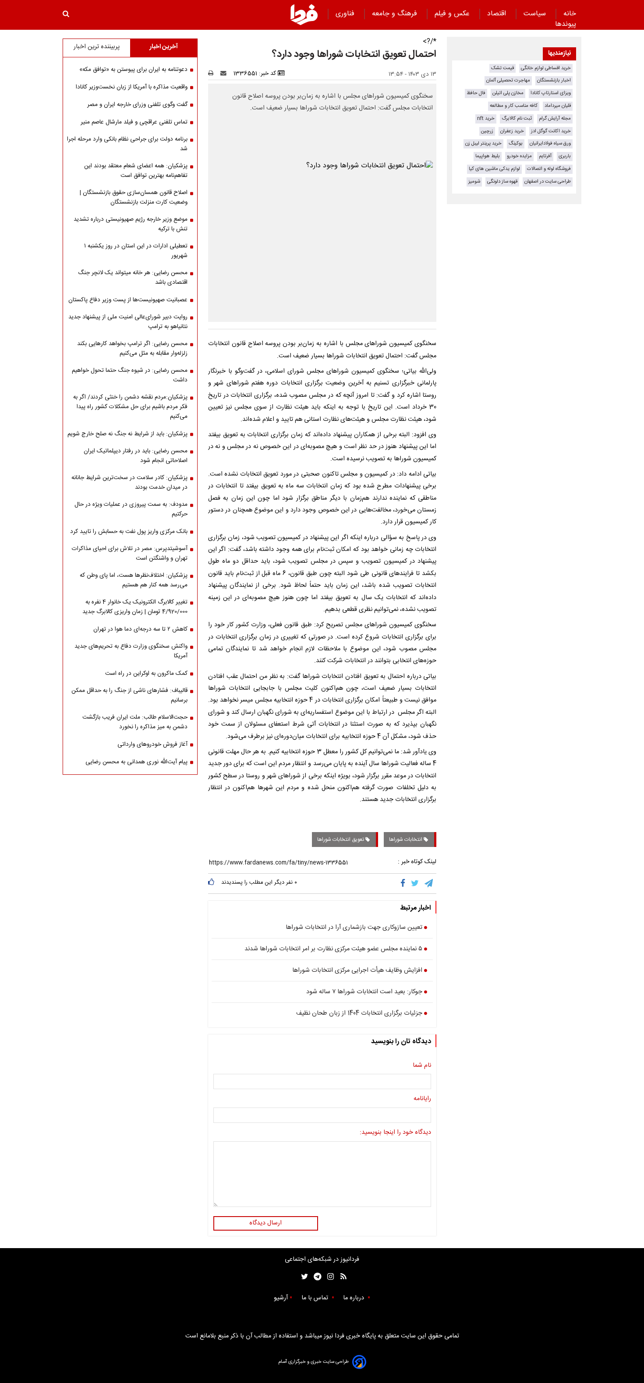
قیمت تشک (502, 68)
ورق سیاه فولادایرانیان (550, 143)
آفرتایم (545, 156)
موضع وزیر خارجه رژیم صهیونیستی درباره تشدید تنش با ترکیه (131, 224)
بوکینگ (516, 143)
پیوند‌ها (565, 24)
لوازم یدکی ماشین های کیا (494, 169)
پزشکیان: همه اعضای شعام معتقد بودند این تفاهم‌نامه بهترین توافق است (136, 170)
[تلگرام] (429, 883)
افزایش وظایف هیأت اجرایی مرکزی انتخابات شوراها (357, 971)
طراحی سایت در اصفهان (547, 181)
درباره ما (354, 1298)
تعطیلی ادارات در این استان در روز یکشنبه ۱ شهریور (136, 251)
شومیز (474, 181)
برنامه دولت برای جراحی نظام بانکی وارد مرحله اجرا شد (127, 144)
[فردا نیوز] (304, 14)
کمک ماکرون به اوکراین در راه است (146, 673)
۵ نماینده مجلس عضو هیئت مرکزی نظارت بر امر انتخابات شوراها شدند (333, 949)
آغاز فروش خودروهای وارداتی (152, 744)
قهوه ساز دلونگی (502, 181)
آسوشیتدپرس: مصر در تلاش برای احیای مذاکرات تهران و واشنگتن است (130, 553)
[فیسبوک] (404, 883)
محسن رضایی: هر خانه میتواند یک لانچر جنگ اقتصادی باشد (133, 277)
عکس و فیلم (453, 14)
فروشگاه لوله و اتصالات (549, 169)
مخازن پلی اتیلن (508, 93)
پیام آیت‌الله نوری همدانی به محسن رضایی (136, 762)
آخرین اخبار (163, 47)
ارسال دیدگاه (265, 1223)
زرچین (487, 131)
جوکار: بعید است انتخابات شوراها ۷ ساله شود (364, 992)
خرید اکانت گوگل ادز (551, 131)
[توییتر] (415, 883)
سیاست (536, 14)
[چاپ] (213, 73)
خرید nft (486, 118)
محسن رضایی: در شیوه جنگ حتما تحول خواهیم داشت (130, 375)
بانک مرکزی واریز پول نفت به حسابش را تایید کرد (129, 531)
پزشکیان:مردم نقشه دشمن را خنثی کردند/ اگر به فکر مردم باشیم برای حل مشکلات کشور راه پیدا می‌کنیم (130, 406)
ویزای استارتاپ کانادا (551, 93)
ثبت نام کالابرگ (517, 118)
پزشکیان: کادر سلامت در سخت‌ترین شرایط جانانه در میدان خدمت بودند (129, 482)
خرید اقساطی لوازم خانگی (546, 68)
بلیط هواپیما (487, 156)
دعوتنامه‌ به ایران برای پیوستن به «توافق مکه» (133, 69)
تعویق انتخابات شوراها (341, 839)
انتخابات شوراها (406, 839)
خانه (569, 14)
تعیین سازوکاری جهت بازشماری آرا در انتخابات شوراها (354, 928)
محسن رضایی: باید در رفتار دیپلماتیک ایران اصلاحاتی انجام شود (136, 456)
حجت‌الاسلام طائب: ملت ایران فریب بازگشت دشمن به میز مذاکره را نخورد (135, 722)
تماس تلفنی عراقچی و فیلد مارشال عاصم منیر (134, 122)
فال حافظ (476, 93)
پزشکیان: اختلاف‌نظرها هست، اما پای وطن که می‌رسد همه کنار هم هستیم (134, 580)
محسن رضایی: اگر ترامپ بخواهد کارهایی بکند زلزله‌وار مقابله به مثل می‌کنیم (132, 348)
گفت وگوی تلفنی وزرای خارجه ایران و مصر (137, 104)
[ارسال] (225, 73)
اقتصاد (497, 14)
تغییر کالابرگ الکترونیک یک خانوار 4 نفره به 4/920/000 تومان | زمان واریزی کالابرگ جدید (135, 607)
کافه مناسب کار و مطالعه (514, 106)
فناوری (346, 14)
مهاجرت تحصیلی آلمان (508, 80)
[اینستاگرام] (328, 1277)
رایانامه (422, 1099)
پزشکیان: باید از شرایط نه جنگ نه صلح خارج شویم (127, 434)
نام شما (422, 1066)
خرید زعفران (512, 131)
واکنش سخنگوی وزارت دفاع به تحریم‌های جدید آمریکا (131, 651)
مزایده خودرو (519, 156)
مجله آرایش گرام (555, 118)
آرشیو (281, 1298)
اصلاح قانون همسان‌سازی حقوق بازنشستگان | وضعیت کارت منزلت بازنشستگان (134, 197)
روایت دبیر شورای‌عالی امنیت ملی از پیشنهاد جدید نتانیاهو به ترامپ (128, 322)
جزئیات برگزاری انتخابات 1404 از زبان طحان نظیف (359, 1014)
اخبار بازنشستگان (554, 80)
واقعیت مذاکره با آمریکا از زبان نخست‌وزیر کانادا (132, 87)
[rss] (341, 1277)
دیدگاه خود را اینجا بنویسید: (395, 1133)
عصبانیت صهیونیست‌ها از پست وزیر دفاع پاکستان (128, 300)
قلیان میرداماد (558, 106)
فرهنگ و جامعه (395, 14)
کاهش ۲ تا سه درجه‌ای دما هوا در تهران (140, 629)
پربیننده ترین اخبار (97, 47)
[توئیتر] (302, 1277)
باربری (565, 156)
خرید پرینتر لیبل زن (483, 143)
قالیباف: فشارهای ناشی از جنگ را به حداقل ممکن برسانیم (129, 695)
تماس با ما (315, 1298)
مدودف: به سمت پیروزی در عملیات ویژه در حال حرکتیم (131, 509)
